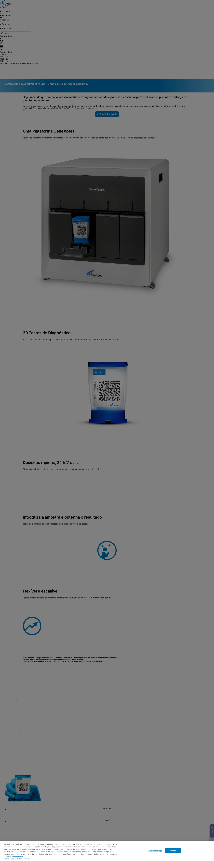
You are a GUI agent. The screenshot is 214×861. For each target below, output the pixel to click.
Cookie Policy (17, 856)
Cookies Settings (155, 851)
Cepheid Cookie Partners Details (16, 859)
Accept (173, 851)
